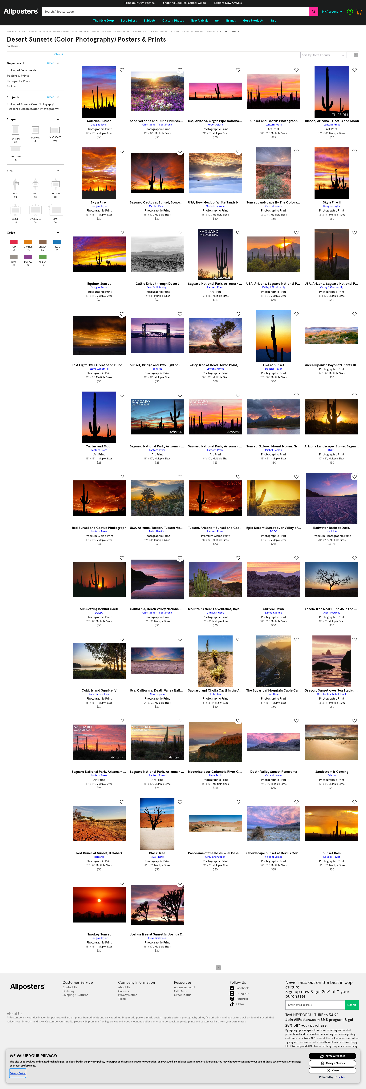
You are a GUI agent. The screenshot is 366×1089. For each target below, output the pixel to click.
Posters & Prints (229, 32)
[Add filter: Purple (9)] (28, 256)
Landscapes (27, 32)
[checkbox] (15, 188)
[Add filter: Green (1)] (42, 256)
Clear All (59, 54)
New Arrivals (199, 20)
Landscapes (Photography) (53, 32)
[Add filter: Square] (35, 130)
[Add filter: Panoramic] (16, 149)
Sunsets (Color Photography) (152, 32)
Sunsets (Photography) (118, 32)
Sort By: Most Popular (316, 55)
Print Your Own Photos (139, 2)
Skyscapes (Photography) (86, 32)
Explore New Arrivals (228, 2)
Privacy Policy (18, 1073)
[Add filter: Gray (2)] (13, 256)
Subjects (12, 32)
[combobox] (175, 11)
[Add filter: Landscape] (55, 130)
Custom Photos (173, 20)
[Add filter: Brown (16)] (42, 241)
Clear (50, 97)
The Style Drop (103, 20)
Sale (273, 20)
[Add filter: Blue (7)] (57, 241)
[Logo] (21, 11)
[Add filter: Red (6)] (13, 241)
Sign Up (352, 1005)
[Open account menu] (341, 11)
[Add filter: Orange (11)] (28, 241)
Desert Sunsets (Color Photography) (194, 32)
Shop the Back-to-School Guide (184, 2)
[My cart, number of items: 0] (359, 12)
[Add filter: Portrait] (16, 130)
